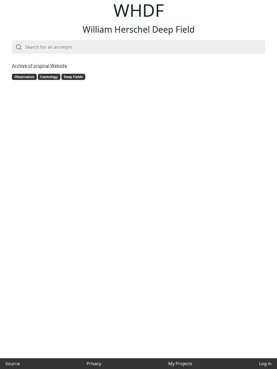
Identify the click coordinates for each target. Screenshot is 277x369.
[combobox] (138, 47)
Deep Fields (73, 77)
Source (12, 364)
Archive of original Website (39, 66)
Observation (24, 77)
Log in (265, 364)
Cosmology (49, 77)
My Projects (180, 364)
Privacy (94, 364)
